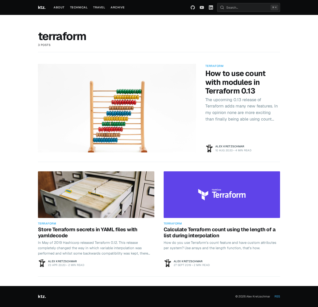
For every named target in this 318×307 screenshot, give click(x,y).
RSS (277, 296)
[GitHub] (192, 7)
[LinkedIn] (210, 7)
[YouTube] (201, 7)
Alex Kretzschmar (229, 146)
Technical (79, 7)
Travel (99, 7)
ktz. (41, 7)
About (59, 7)
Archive (118, 7)
